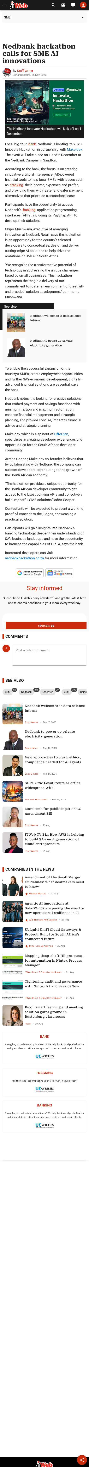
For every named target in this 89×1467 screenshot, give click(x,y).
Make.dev (74, 149)
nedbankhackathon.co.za (24, 558)
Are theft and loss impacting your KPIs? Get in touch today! (44, 1080)
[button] (4, 5)
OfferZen (61, 434)
